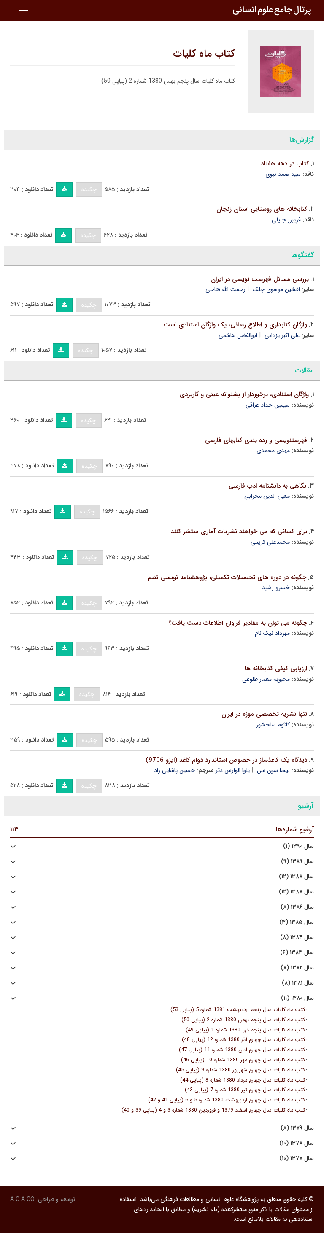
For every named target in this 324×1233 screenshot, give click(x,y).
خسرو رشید (276, 587)
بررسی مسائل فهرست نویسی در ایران (260, 279)
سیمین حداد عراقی (268, 405)
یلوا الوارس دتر (233, 770)
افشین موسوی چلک (276, 289)
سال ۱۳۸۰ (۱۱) (297, 998)
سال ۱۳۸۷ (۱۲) (296, 892)
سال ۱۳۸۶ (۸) (297, 907)
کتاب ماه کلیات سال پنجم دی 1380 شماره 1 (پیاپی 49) (245, 1030)
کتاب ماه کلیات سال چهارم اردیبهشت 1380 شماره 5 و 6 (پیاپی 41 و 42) (226, 1100)
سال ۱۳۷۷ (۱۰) (296, 1158)
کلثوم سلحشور (273, 724)
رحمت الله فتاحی (225, 289)
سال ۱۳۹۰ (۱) (298, 846)
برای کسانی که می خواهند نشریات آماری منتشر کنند (239, 531)
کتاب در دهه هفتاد (285, 164)
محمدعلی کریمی (270, 542)
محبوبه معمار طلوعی (266, 679)
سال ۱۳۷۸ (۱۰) (296, 1143)
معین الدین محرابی (267, 496)
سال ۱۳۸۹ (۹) (297, 861)
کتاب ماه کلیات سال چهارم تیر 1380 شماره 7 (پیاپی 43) (245, 1090)
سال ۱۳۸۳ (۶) (297, 952)
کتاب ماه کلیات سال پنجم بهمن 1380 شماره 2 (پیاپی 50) (243, 1020)
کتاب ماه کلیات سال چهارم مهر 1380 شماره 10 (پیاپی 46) (243, 1060)
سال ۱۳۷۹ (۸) (297, 1128)
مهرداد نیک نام (272, 633)
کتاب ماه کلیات (204, 54)
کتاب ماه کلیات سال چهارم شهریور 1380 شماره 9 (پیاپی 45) (240, 1070)
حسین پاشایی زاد (174, 770)
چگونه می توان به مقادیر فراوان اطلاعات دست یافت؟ (237, 623)
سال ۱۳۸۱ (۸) (298, 983)
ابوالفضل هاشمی (238, 335)
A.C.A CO (22, 1199)
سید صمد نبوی (283, 174)
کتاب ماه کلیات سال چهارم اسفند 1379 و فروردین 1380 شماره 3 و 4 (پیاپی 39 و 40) (213, 1110)
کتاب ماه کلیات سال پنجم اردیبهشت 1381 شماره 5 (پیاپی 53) (237, 1010)
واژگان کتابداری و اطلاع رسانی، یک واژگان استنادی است (235, 325)
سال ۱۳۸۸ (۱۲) (296, 876)
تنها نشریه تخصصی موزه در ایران (264, 714)
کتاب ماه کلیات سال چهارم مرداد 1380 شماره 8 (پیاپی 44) (242, 1080)
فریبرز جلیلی (286, 219)
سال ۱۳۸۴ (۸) (297, 937)
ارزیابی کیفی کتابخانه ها (276, 669)
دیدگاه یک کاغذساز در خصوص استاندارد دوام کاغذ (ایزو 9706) (226, 760)
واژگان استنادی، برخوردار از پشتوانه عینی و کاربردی (244, 394)
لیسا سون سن (273, 770)
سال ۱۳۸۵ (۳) (296, 922)
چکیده (89, 189)
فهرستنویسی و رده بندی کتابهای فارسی (256, 440)
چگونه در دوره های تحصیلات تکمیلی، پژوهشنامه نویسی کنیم (227, 577)
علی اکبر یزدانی (282, 335)
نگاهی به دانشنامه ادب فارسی (267, 486)
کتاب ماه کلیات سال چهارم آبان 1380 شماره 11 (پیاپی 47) (242, 1050)
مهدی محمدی (273, 450)
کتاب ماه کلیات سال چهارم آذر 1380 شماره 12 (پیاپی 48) (243, 1040)
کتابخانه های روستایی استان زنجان (261, 209)
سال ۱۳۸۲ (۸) (297, 967)
